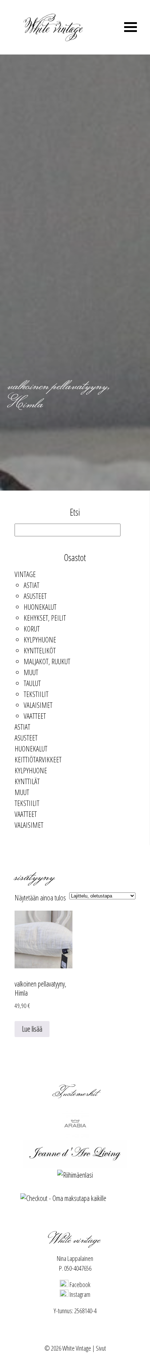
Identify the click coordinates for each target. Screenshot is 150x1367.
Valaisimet (38, 705)
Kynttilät (27, 781)
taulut (32, 683)
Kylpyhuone (40, 640)
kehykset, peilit (45, 618)
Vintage (25, 574)
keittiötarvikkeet (38, 760)
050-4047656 (77, 1268)
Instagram (79, 1294)
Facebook (79, 1284)
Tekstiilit (36, 694)
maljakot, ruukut (47, 661)
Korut (32, 629)
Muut (31, 672)
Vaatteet (35, 716)
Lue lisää (32, 1029)
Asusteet (35, 596)
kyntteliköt (40, 651)
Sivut (101, 1348)
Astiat (31, 585)
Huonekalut (40, 607)
